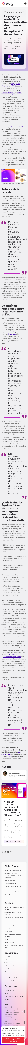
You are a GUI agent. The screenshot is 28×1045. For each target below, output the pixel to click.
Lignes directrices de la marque (13, 996)
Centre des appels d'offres (12, 978)
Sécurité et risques (9, 880)
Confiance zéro (9, 898)
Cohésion (5, 86)
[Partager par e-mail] (11, 852)
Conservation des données (12, 926)
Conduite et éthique (9, 1018)
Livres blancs (8, 969)
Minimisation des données (12, 892)
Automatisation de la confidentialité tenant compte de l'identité (13, 875)
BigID (13, 84)
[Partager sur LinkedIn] (8, 852)
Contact (6, 999)
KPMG (13, 86)
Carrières (7, 993)
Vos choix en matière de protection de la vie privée (11, 1011)
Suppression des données (12, 923)
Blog (5, 972)
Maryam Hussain (13, 38)
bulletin (9, 757)
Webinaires (7, 963)
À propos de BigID (9, 990)
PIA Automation (9, 942)
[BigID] (7, 4)
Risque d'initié (8, 895)
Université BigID (9, 981)
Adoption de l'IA (17, 127)
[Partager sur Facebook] (2, 852)
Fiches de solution (9, 966)
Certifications (8, 1016)
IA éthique (12, 334)
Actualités (7, 957)
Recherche (7, 975)
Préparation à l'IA (8, 93)
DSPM (6, 939)
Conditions (7, 1007)
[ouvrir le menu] (25, 3)
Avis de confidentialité (10, 1009)
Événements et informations (14, 12)
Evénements (8, 960)
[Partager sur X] (5, 852)
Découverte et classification (12, 870)
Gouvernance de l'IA (10, 883)
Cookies (20, 1009)
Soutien (18, 1023)
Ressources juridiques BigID (11, 1014)
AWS (18, 84)
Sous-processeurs (9, 1023)
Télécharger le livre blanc (14, 841)
